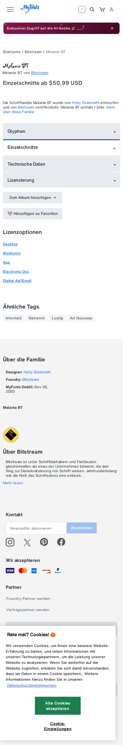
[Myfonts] (30, 12)
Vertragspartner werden (27, 609)
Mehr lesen (13, 483)
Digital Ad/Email (17, 280)
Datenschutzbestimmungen (31, 685)
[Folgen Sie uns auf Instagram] (12, 542)
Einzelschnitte (22, 147)
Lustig (57, 318)
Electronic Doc (16, 271)
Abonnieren (81, 527)
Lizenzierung (20, 180)
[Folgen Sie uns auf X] (29, 542)
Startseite (12, 52)
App (6, 262)
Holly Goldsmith (85, 102)
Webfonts (12, 253)
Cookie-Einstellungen (58, 726)
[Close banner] (112, 28)
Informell (14, 318)
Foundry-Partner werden (28, 598)
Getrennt (37, 318)
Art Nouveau (81, 318)
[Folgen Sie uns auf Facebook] (63, 542)
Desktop (10, 244)
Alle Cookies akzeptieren (57, 705)
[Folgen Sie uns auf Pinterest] (46, 542)
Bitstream (33, 52)
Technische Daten (26, 164)
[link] (102, 9)
